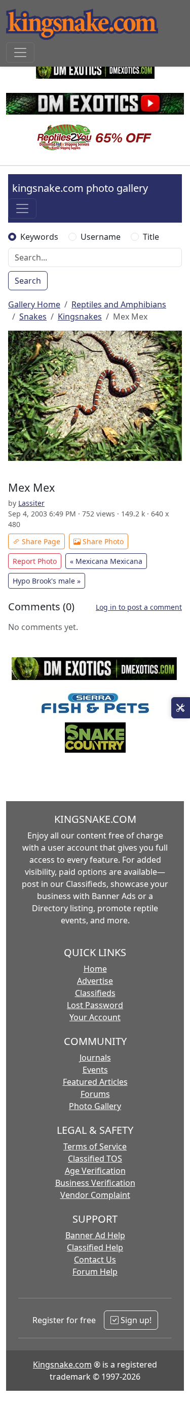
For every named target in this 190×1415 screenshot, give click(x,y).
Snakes (33, 316)
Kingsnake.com (62, 1364)
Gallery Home (34, 304)
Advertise (95, 980)
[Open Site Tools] (180, 707)
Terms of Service (95, 1146)
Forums (95, 1093)
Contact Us (95, 1259)
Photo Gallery (95, 1106)
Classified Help (95, 1247)
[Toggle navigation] (20, 52)
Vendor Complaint (95, 1194)
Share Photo (102, 541)
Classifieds (95, 993)
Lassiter (31, 503)
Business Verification (95, 1182)
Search (28, 280)
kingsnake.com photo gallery (80, 188)
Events (95, 1069)
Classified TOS (95, 1158)
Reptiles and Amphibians (118, 304)
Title (151, 236)
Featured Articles (95, 1081)
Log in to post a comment (139, 607)
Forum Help (95, 1271)
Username (101, 236)
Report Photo (35, 561)
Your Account (95, 1017)
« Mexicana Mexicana (106, 561)
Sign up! (135, 1320)
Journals (95, 1057)
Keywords (39, 236)
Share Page (40, 541)
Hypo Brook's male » (47, 581)
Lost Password (95, 1005)
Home (95, 968)
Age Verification (95, 1170)
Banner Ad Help (95, 1235)
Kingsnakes (80, 316)
